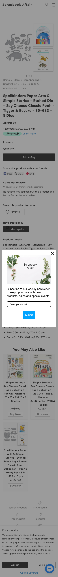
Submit (29, 315)
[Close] (52, 253)
